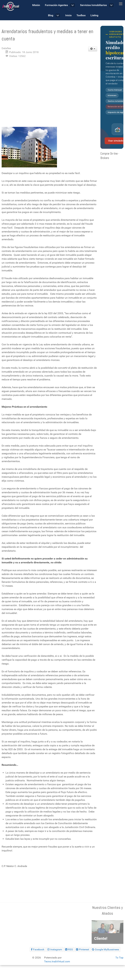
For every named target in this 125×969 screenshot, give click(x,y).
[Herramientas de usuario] (92, 48)
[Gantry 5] (11, 6)
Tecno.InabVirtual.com (57, 961)
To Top (119, 957)
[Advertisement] (49, 84)
